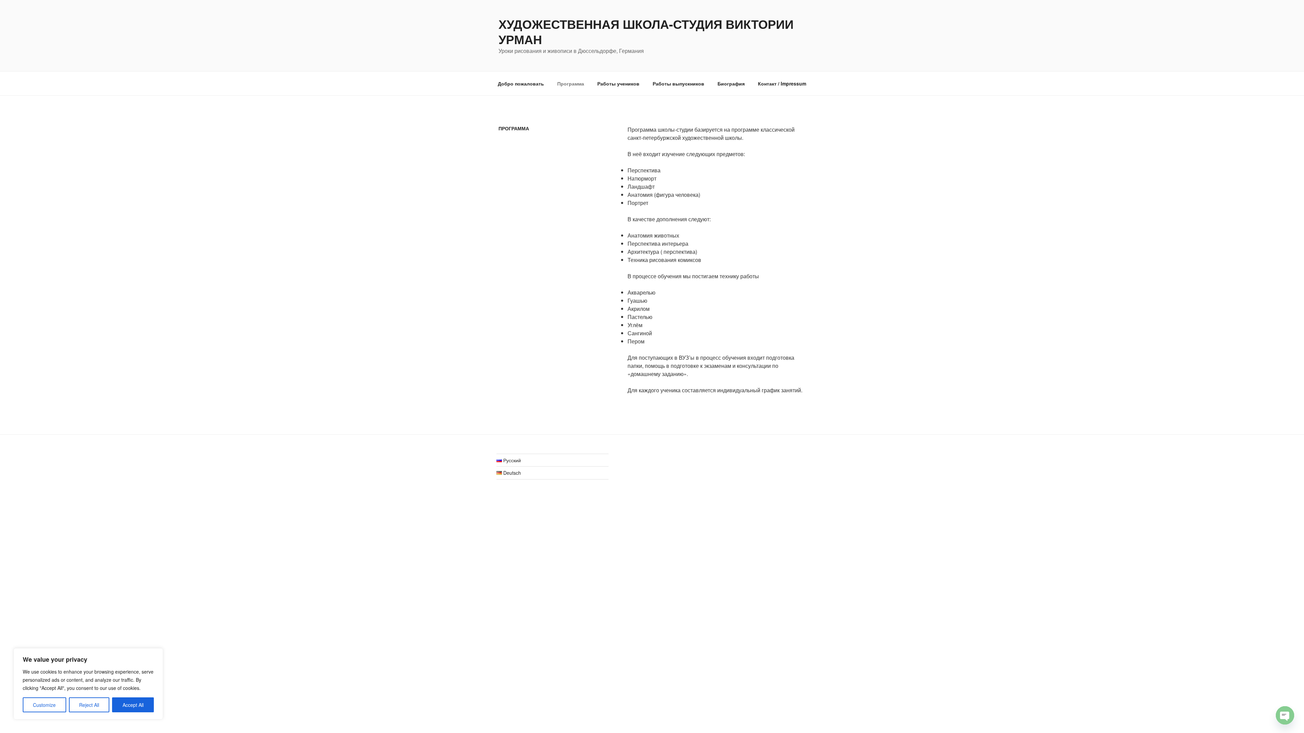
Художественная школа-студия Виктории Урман (646, 31)
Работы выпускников (678, 83)
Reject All (89, 704)
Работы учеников (618, 83)
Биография (731, 83)
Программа (570, 83)
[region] (88, 683)
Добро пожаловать (521, 83)
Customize (44, 704)
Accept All (133, 704)
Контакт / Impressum (782, 83)
